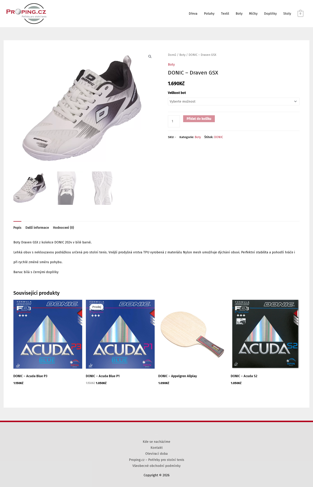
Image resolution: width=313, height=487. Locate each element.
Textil (225, 14)
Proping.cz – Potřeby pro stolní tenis (156, 460)
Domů (172, 55)
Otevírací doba (156, 454)
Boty (239, 14)
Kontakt (157, 448)
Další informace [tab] (37, 228)
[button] (150, 56)
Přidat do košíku (199, 119)
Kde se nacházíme (156, 442)
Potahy (209, 14)
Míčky (253, 14)
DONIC (218, 137)
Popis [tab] (17, 228)
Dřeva (193, 14)
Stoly (287, 14)
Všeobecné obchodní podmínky (156, 466)
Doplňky (270, 14)
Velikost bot (177, 93)
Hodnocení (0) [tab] (63, 228)
